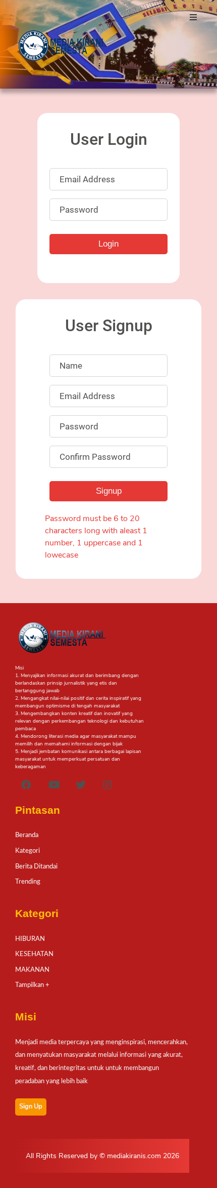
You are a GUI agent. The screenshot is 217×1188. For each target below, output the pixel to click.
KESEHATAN (34, 954)
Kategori (27, 851)
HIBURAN (30, 939)
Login (108, 244)
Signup (109, 491)
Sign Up (30, 1106)
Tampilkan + (32, 985)
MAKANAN (32, 970)
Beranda (26, 835)
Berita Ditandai (36, 866)
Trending (27, 882)
